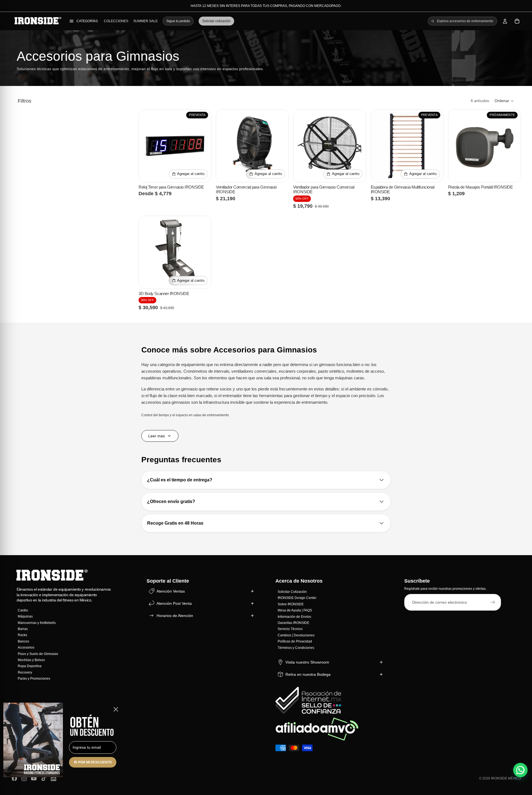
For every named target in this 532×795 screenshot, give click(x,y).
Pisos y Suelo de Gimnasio (38, 654)
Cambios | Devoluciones (296, 635)
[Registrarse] (492, 602)
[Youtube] (33, 778)
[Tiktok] (43, 778)
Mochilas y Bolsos (31, 660)
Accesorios (26, 648)
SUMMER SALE (145, 21)
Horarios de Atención (175, 615)
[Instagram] (24, 778)
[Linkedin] (53, 778)
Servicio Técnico (290, 629)
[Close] (115, 709)
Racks (22, 635)
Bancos (23, 641)
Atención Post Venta (174, 603)
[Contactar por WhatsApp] (520, 770)
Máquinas (25, 617)
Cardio (23, 610)
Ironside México (506, 778)
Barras (23, 629)
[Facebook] (14, 778)
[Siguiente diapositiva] (203, 146)
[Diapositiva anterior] (147, 146)
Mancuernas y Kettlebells (37, 623)
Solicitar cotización (216, 21)
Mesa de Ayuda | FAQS (295, 611)
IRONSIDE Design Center (297, 598)
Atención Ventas (171, 591)
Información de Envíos (294, 617)
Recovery (25, 672)
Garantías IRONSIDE (293, 623)
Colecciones (116, 21)
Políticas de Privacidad (295, 642)
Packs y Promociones (34, 678)
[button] (504, 101)
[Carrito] (517, 21)
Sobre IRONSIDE (291, 604)
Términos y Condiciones (296, 648)
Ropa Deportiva (30, 666)
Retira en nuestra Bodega (308, 674)
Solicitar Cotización (292, 592)
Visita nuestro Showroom (307, 662)
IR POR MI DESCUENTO (93, 762)
